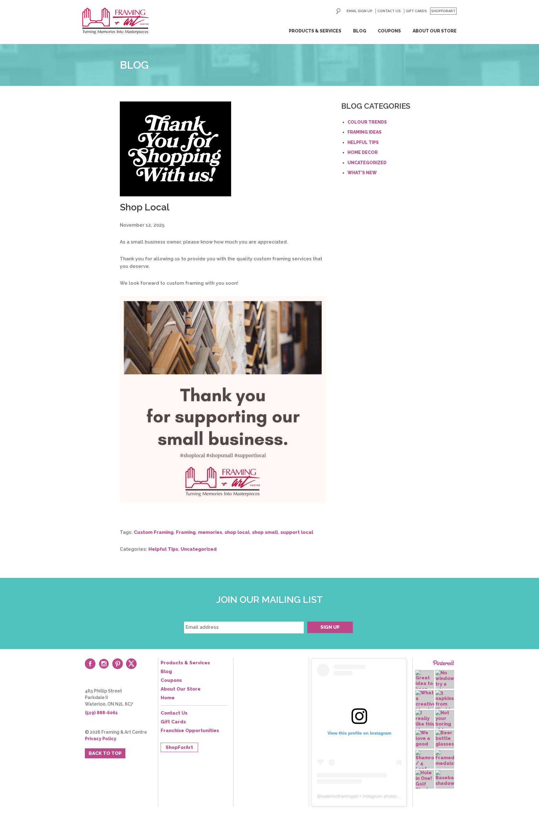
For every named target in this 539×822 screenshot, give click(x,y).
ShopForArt (443, 11)
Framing (186, 532)
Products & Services (315, 30)
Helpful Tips (163, 549)
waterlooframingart (339, 796)
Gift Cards (416, 11)
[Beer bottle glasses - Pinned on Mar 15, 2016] (444, 738)
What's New (362, 172)
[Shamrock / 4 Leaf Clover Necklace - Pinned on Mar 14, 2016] (424, 766)
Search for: (338, 11)
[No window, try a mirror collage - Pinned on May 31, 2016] (444, 684)
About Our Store (435, 30)
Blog (359, 30)
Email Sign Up (359, 11)
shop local (237, 532)
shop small (265, 532)
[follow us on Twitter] (131, 663)
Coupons (389, 30)
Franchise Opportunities (190, 730)
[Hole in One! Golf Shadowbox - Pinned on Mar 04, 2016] (424, 781)
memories (210, 532)
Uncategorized (199, 549)
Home (168, 698)
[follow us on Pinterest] (117, 663)
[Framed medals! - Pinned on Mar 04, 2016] (444, 758)
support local (296, 532)
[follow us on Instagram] (104, 663)
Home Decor (362, 152)
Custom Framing (153, 532)
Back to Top (105, 753)
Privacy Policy (100, 738)
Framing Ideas (364, 132)
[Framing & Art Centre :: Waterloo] (115, 21)
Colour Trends (367, 122)
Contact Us (389, 11)
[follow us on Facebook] (90, 663)
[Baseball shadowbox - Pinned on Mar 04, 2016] (444, 778)
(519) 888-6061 (101, 712)
